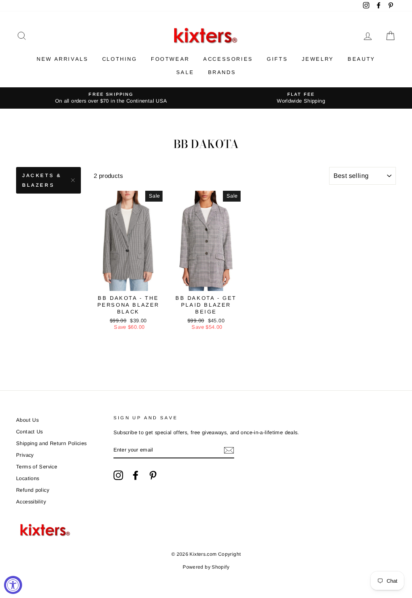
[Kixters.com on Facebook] (135, 475)
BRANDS (222, 72)
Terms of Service (36, 467)
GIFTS (277, 59)
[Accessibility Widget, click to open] (13, 585)
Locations (27, 478)
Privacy (25, 455)
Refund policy (32, 490)
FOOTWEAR (170, 59)
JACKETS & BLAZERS (41, 180)
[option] (111, 98)
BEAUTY (361, 59)
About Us (27, 420)
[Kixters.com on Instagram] (118, 475)
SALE (185, 72)
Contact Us (29, 432)
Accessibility (31, 502)
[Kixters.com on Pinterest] (153, 475)
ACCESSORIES (228, 59)
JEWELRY (318, 59)
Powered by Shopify (206, 567)
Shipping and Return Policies (51, 443)
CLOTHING (119, 59)
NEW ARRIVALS (62, 59)
